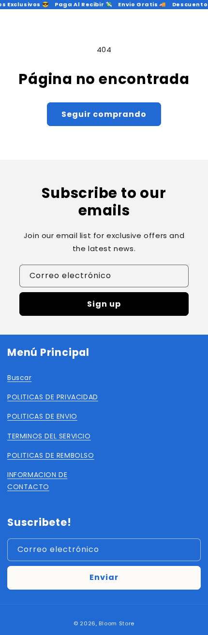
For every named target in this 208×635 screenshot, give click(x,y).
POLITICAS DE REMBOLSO (50, 455)
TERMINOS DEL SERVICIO (49, 436)
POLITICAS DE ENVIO (42, 416)
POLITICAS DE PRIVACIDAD (52, 397)
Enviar (104, 577)
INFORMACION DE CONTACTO (37, 481)
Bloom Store (116, 623)
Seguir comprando (104, 114)
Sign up (104, 304)
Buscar (19, 377)
